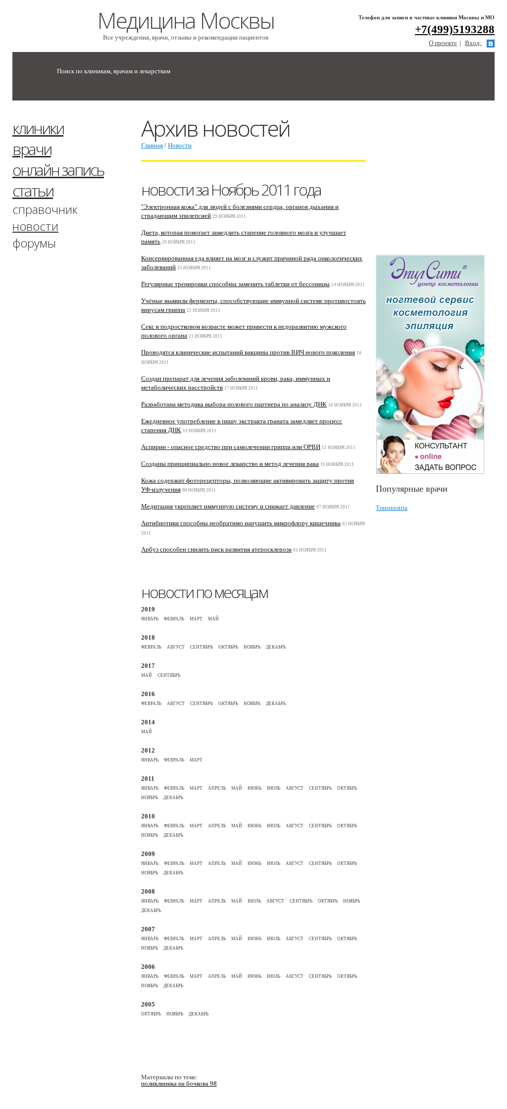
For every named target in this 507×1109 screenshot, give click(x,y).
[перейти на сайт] (435, 364)
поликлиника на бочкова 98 (179, 1083)
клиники (37, 128)
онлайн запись (58, 169)
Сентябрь (201, 647)
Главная (152, 145)
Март (196, 618)
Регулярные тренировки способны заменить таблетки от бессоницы (235, 284)
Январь (149, 618)
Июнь (254, 788)
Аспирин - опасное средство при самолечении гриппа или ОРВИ (230, 447)
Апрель (217, 788)
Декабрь (276, 647)
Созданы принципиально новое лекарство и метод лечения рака (230, 463)
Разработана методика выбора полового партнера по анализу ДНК (234, 404)
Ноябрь (252, 647)
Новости (180, 145)
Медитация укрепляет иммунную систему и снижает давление (228, 506)
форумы (34, 243)
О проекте (443, 43)
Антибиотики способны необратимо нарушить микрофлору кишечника (241, 523)
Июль (273, 788)
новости (35, 226)
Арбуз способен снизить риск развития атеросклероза (216, 549)
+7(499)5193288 (455, 29)
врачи (31, 148)
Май (213, 618)
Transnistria (391, 507)
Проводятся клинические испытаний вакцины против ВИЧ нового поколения (248, 352)
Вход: (473, 43)
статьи (32, 190)
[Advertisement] (441, 182)
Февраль (174, 618)
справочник (45, 209)
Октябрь (228, 647)
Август (176, 647)
